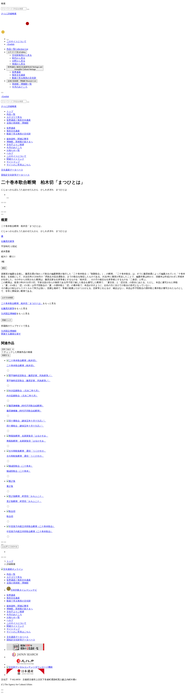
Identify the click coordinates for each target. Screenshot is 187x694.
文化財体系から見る (22, 55)
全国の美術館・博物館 (22, 81)
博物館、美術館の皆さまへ (20, 142)
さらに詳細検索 (8, 13)
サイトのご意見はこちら (19, 165)
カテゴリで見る (17, 52)
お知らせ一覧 (13, 150)
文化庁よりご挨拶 (15, 144)
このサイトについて (16, 41)
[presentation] (2, 352)
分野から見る (18, 61)
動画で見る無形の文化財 (24, 78)
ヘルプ (10, 153)
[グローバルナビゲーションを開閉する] (2, 92)
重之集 (10, 486)
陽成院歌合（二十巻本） (19, 471)
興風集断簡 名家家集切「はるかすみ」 (26, 441)
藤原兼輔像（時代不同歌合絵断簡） (24, 411)
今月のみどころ (19, 87)
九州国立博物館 (8, 313)
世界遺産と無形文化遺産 (25, 68)
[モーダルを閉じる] (2, 689)
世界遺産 (16, 72)
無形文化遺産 (18, 75)
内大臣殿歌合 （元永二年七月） (22, 396)
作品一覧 (17, 49)
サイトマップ (13, 162)
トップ (10, 111)
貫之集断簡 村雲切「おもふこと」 (24, 501)
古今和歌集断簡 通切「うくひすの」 (25, 456)
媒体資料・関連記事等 (17, 139)
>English (10, 44)
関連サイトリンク (15, 159)
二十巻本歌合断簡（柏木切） (21, 365)
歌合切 (10, 516)
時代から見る (18, 58)
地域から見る (18, 64)
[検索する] (28, 9)
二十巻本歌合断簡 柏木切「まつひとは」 (22, 303)
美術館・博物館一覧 (22, 84)
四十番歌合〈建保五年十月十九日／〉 (25, 426)
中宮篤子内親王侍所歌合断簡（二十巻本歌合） (30, 531)
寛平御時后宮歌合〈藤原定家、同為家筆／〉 (28, 380)
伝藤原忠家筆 (7, 241)
